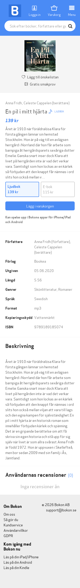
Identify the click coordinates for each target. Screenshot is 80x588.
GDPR (8, 535)
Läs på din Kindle (16, 567)
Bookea (40, 261)
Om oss (9, 514)
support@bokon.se (60, 509)
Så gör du (11, 519)
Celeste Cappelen (37, 102)
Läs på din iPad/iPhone (21, 556)
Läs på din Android (18, 562)
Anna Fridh (13, 102)
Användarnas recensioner (39, 474)
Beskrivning (19, 346)
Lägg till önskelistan (42, 76)
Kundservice (13, 524)
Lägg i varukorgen (40, 205)
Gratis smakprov (43, 83)
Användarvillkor (16, 530)
